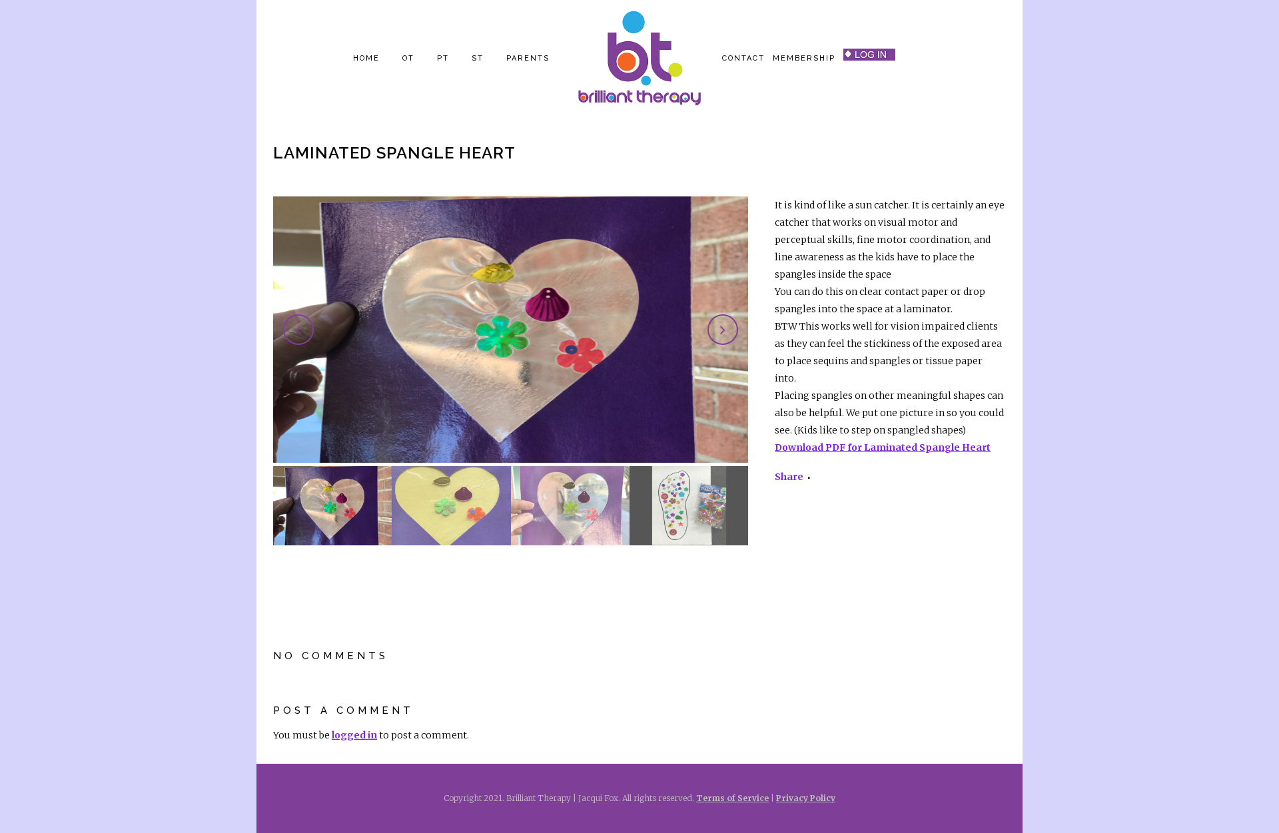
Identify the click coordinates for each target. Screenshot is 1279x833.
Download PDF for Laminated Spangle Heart (883, 447)
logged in (354, 735)
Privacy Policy (805, 798)
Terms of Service (732, 798)
